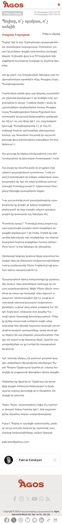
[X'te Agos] (27, 498)
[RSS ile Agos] (47, 498)
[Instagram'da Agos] (21, 498)
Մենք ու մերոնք (12, 13)
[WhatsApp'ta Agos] (41, 498)
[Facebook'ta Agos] (14, 498)
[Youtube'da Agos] (34, 498)
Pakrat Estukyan (30, 460)
